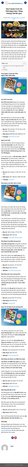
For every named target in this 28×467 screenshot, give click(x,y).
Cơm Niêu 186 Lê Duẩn (15, 237)
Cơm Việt (11, 179)
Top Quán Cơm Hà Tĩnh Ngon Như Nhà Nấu (13, 66)
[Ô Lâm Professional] (14, 2)
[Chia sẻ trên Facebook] (12, 437)
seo (14, 18)
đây (21, 418)
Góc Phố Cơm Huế (14, 136)
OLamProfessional (6, 430)
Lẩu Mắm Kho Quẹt (13, 386)
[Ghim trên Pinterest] (15, 437)
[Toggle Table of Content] (23, 63)
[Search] (25, 2)
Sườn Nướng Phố (13, 355)
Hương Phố (11, 303)
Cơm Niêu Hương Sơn (14, 270)
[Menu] (2, 2)
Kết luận (5, 69)
